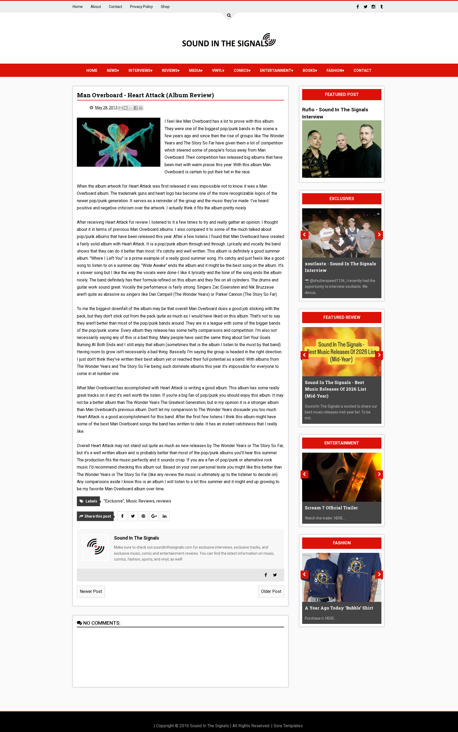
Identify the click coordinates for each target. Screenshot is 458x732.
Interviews (140, 70)
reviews (170, 70)
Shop (165, 7)
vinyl (217, 70)
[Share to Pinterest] (140, 108)
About (96, 7)
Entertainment (275, 70)
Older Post (271, 591)
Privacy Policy (141, 7)
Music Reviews (140, 501)
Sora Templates (288, 725)
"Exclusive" (114, 501)
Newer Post (91, 591)
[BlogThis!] (125, 108)
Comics (241, 70)
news (112, 70)
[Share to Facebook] (135, 108)
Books (309, 70)
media (195, 70)
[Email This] (120, 108)
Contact (115, 7)
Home (78, 7)
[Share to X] (130, 108)
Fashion (334, 70)
